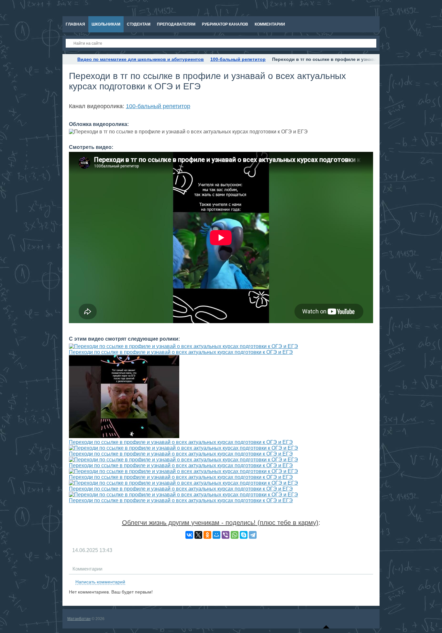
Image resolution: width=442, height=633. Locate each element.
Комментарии (87, 568)
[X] (198, 535)
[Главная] (68, 59)
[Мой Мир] (216, 535)
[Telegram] (253, 535)
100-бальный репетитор (158, 106)
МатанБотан (79, 618)
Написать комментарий (100, 581)
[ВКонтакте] (189, 535)
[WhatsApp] (234, 535)
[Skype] (244, 535)
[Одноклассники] (207, 535)
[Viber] (225, 535)
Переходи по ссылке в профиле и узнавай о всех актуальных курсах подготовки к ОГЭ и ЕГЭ (181, 352)
